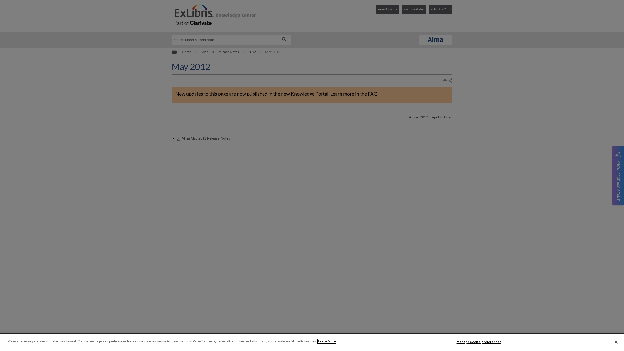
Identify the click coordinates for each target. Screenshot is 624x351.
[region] (312, 342)
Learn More (327, 341)
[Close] (616, 342)
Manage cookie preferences (479, 342)
